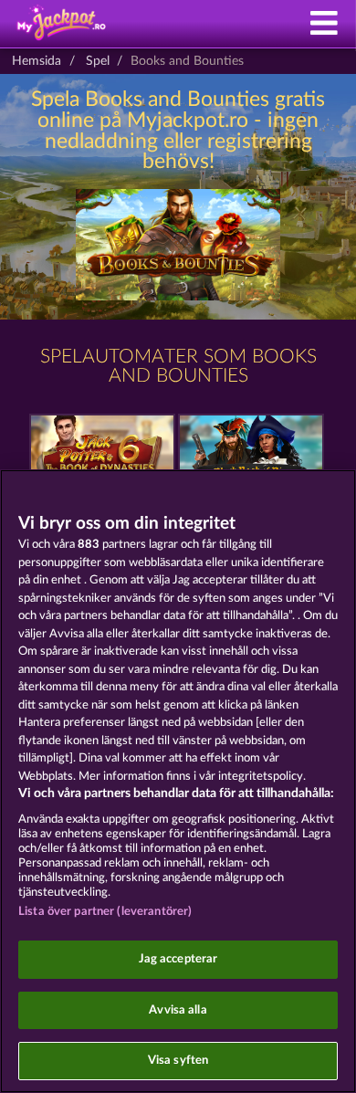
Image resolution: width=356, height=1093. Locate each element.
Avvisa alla (177, 1010)
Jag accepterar (178, 959)
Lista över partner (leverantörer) (105, 912)
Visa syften (178, 1061)
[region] (178, 781)
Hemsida (36, 61)
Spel (98, 61)
